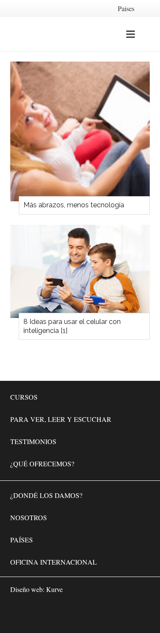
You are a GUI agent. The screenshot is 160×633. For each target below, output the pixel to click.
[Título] (141, 614)
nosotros (28, 517)
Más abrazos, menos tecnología (73, 205)
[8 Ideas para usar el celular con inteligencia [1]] (80, 271)
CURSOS (24, 396)
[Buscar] (148, 34)
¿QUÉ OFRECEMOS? (42, 463)
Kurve (54, 589)
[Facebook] (90, 614)
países (21, 539)
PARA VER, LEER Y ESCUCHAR (60, 419)
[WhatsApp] (64, 614)
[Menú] (130, 34)
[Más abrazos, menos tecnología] (80, 131)
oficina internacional (53, 561)
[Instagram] (115, 614)
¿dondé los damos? (46, 495)
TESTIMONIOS (33, 441)
